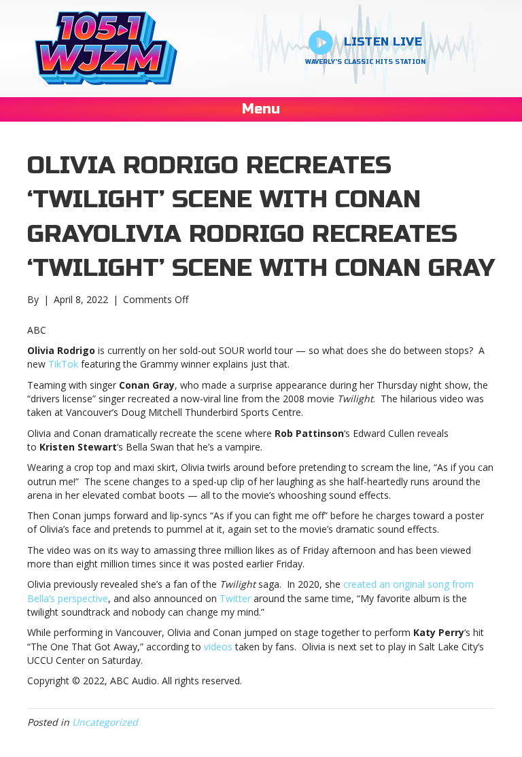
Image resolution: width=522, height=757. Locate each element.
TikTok (63, 363)
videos (218, 646)
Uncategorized (105, 722)
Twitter (235, 598)
